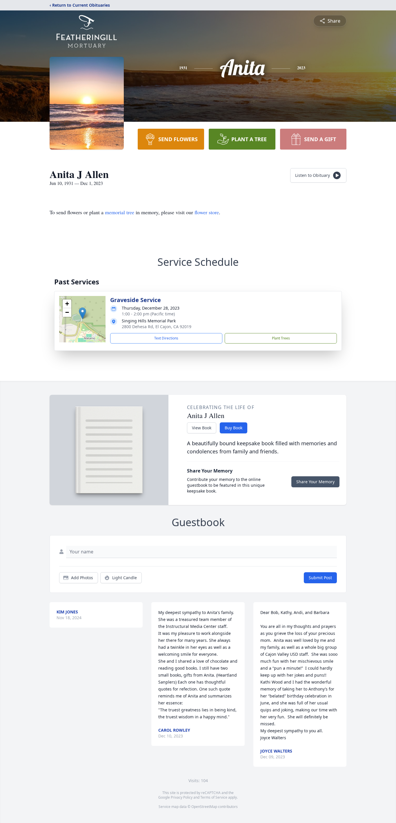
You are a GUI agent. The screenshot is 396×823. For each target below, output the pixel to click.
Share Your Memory (315, 481)
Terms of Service (213, 797)
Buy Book (233, 427)
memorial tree (119, 212)
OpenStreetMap (204, 806)
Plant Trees (281, 338)
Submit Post (320, 577)
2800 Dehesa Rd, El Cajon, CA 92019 (156, 326)
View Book (201, 427)
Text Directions (166, 338)
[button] (82, 313)
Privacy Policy (181, 797)
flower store (207, 212)
